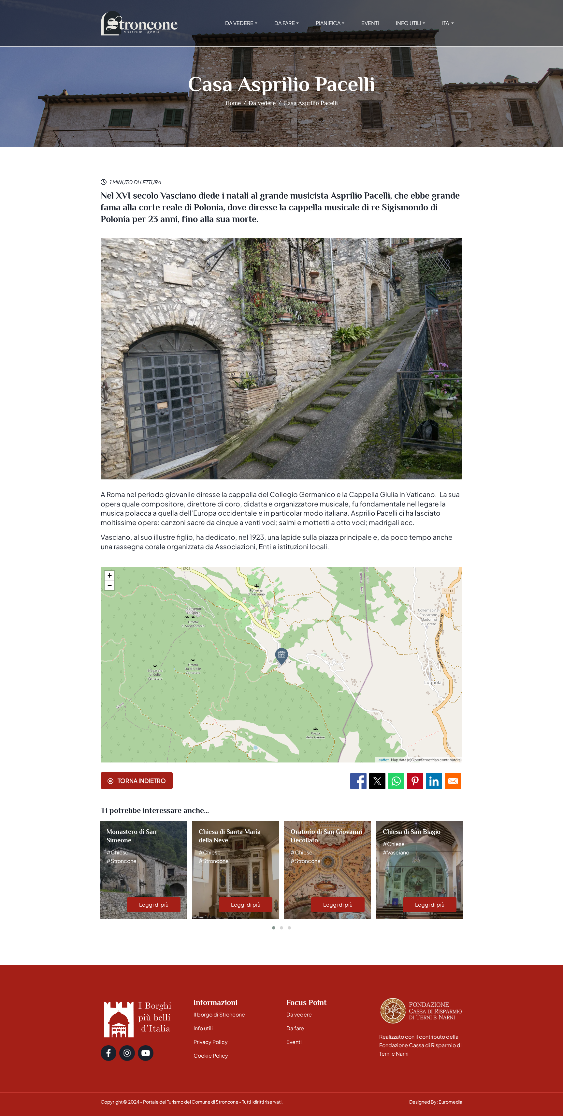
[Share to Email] (453, 781)
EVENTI (370, 23)
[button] (274, 928)
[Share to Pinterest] (415, 781)
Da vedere (262, 102)
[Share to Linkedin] (434, 781)
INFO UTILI (408, 23)
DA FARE (284, 23)
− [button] (110, 585)
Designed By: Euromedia (435, 1102)
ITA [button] (446, 23)
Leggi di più (153, 904)
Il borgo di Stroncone (219, 1014)
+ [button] (110, 575)
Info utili (203, 1028)
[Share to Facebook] (358, 781)
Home (233, 102)
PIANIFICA (328, 23)
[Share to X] (377, 781)
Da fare (295, 1028)
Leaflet (383, 760)
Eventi (294, 1041)
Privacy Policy (211, 1041)
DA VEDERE (239, 23)
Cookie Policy (211, 1055)
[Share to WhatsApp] (396, 781)
